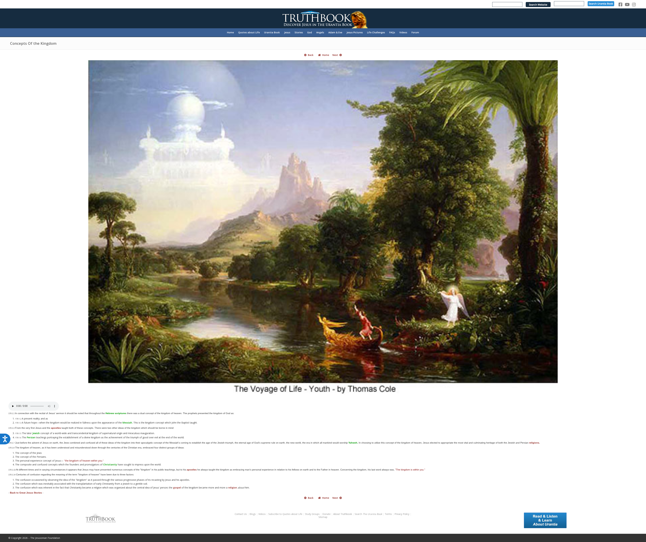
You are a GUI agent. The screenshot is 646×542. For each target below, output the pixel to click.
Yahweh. (353, 442)
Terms (388, 514)
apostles (56, 428)
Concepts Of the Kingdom (33, 43)
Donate (326, 514)
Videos (262, 514)
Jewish (36, 433)
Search (369, 514)
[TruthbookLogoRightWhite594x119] (323, 18)
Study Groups (312, 514)
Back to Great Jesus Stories (26, 492)
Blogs (252, 514)
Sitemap (322, 517)
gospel (177, 487)
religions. (534, 442)
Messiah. (127, 422)
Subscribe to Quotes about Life (285, 514)
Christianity (110, 464)
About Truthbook (342, 514)
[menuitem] (230, 32)
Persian (31, 437)
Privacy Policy (401, 514)
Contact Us (241, 514)
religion (232, 487)
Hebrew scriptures (115, 413)
